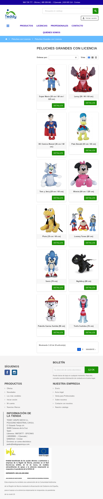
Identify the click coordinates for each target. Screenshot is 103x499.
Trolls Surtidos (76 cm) (83, 326)
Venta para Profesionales (65, 396)
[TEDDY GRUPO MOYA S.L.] (11, 14)
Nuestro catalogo (61, 407)
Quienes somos (51, 32)
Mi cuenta (10, 403)
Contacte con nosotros (64, 403)
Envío (57, 388)
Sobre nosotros (61, 400)
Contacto (77, 26)
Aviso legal (59, 392)
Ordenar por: (42, 57)
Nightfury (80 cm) (83, 281)
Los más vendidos (13, 396)
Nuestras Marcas (13, 407)
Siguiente (91, 349)
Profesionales (59, 26)
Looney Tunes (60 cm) (83, 236)
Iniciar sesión (11, 400)
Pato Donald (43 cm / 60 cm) (83, 144)
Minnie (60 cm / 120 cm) (83, 192)
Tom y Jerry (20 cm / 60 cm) (51, 192)
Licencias (41, 26)
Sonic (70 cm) (51, 281)
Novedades (11, 392)
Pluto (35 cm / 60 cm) (51, 236)
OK (93, 369)
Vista (83, 57)
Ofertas (9, 388)
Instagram (14, 372)
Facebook (7, 372)
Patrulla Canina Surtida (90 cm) (51, 326)
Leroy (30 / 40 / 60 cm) (83, 96)
